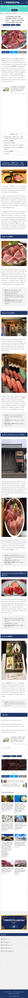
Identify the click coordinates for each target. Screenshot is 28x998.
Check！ (14, 10)
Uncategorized (7, 948)
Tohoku (18, 25)
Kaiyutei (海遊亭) (9, 151)
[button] (5, 52)
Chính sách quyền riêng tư (18, 991)
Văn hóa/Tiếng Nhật (9, 951)
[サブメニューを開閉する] (25, 945)
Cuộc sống (6, 942)
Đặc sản (13, 25)
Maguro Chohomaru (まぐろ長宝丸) (14, 145)
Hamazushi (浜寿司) (10, 143)
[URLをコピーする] (22, 52)
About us (6, 939)
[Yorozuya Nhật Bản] (14, 2)
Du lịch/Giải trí (7, 25)
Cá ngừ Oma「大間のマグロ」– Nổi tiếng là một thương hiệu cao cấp (14, 137)
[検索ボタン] (26, 2)
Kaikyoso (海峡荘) (9, 140)
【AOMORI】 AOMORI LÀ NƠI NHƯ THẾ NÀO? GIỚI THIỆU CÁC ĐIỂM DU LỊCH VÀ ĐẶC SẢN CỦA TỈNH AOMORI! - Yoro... (17, 89)
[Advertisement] (14, 112)
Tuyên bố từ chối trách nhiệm (14, 993)
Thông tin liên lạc (8, 991)
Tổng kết (7, 153)
